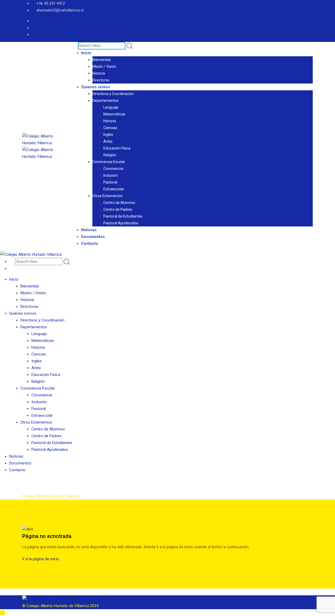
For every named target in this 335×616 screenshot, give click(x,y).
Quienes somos (95, 87)
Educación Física (116, 148)
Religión (109, 155)
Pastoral (110, 182)
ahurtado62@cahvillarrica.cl (59, 10)
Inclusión (110, 175)
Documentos (93, 236)
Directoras (100, 80)
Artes (108, 141)
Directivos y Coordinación (113, 94)
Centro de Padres (117, 209)
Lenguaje (111, 107)
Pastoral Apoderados (120, 223)
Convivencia (113, 169)
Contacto (89, 243)
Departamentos (105, 100)
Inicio (86, 53)
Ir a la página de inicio (40, 559)
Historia (98, 73)
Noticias (89, 229)
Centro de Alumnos (119, 203)
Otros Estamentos (107, 196)
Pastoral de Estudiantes (123, 216)
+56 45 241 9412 (50, 3)
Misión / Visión (104, 66)
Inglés (108, 134)
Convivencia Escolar (108, 162)
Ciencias (110, 128)
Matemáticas (114, 114)
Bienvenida (101, 60)
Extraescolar (113, 189)
